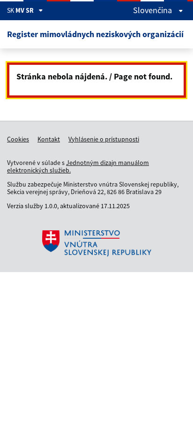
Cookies (18, 139)
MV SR (24, 10)
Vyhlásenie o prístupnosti (103, 139)
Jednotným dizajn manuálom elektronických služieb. (78, 166)
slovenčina (153, 10)
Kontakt (48, 139)
